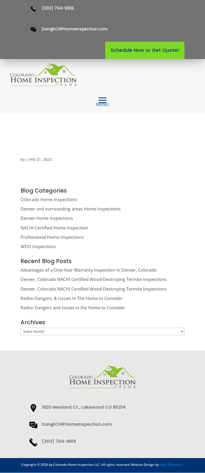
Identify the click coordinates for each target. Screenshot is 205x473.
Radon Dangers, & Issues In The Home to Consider (72, 298)
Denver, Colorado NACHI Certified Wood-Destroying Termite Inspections (94, 279)
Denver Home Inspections (47, 218)
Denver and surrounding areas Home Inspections (71, 209)
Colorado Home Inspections (49, 199)
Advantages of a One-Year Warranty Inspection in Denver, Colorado (89, 270)
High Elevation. (172, 464)
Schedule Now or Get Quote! (145, 50)
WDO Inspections (38, 246)
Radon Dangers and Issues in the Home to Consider (73, 308)
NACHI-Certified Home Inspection (54, 228)
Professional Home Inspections (52, 237)
